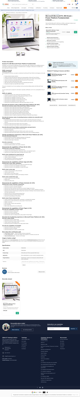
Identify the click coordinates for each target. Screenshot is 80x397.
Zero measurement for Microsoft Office (48, 364)
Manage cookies (75, 394)
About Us (42, 342)
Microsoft (48, 14)
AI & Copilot (23, 7)
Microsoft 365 (53, 105)
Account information (64, 339)
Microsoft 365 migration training (47, 378)
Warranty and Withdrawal (46, 349)
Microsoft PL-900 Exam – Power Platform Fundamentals (16, 12)
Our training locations (27, 329)
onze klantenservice (14, 239)
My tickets (62, 343)
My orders (62, 341)
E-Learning (45, 7)
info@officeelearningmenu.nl (32, 239)
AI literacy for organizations (46, 380)
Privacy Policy (43, 355)
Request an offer (44, 344)
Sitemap (42, 360)
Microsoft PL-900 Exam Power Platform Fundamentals (9, 304)
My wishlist (62, 344)
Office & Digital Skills (15, 7)
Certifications (38, 7)
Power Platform (72, 105)
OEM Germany (43, 381)
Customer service (44, 340)
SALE (65, 7)
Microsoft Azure (63, 105)
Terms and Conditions (45, 358)
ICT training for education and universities (49, 362)
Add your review (42, 271)
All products (62, 348)
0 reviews (57, 14)
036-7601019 (7, 352)
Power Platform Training (9, 233)
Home (8, 7)
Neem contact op (15, 329)
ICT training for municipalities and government (47, 367)
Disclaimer (43, 356)
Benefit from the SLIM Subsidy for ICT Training (48, 374)
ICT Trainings (30, 7)
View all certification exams (10, 235)
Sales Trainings (44, 353)
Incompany (52, 7)
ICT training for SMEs (45, 376)
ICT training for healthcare (46, 371)
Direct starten (31, 10)
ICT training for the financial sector (47, 369)
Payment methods (44, 351)
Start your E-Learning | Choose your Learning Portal (49, 347)
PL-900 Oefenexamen (9, 234)
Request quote (59, 7)
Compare (62, 346)
